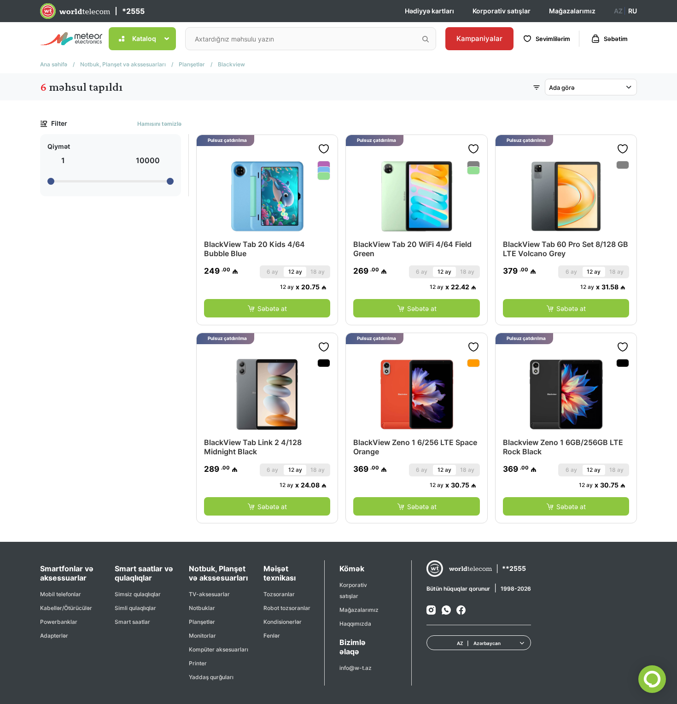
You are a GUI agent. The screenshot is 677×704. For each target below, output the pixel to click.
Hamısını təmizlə (159, 123)
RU (632, 11)
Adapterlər (54, 635)
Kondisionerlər (282, 621)
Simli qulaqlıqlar (135, 607)
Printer (198, 663)
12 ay (295, 271)
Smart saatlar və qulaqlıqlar (144, 573)
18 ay (317, 271)
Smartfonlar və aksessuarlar (66, 573)
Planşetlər (192, 64)
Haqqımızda (355, 623)
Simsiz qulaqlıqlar (138, 594)
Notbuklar (202, 607)
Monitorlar (202, 635)
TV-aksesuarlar (209, 594)
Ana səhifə (53, 64)
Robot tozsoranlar (286, 607)
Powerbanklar (58, 621)
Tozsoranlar (279, 594)
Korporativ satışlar (502, 11)
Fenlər (271, 635)
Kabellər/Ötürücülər (66, 607)
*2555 (133, 11)
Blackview (231, 64)
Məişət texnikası (279, 573)
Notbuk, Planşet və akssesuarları (123, 64)
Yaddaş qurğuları (211, 677)
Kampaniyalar (479, 38)
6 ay (272, 271)
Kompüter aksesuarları (218, 649)
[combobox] (591, 87)
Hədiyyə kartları (429, 11)
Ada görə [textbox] (562, 87)
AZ (618, 11)
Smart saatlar (132, 621)
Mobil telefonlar (60, 594)
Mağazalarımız (572, 11)
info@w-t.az (355, 667)
